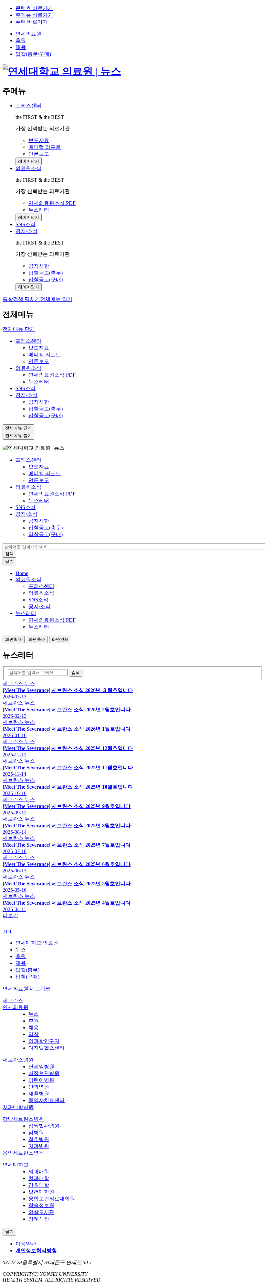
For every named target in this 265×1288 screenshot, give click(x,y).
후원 (21, 40)
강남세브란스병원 (23, 1119)
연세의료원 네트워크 (26, 988)
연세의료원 (28, 33)
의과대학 (38, 1171)
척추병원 (38, 1139)
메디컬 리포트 (44, 354)
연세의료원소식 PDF (52, 375)
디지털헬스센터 (46, 1048)
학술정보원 (41, 1205)
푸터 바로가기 (32, 21)
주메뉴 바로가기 (34, 15)
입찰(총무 (27, 54)
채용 (21, 47)
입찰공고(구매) (45, 415)
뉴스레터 (38, 381)
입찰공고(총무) (45, 408)
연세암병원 (41, 1066)
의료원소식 (28, 168)
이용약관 (26, 1243)
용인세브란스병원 (23, 1153)
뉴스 (33, 1014)
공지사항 (38, 402)
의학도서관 (41, 1212)
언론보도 (38, 361)
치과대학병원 (18, 1107)
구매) (45, 54)
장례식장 (38, 1219)
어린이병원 (41, 1080)
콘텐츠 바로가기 (34, 8)
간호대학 (38, 1185)
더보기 (10, 915)
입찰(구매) (27, 976)
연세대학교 (15, 1165)
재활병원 (38, 1093)
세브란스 (13, 1000)
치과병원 (38, 1146)
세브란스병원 (18, 1059)
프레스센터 (28, 105)
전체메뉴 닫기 (19, 329)
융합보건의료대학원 (51, 1198)
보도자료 (38, 348)
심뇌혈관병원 (43, 1126)
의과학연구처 (43, 1041)
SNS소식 (26, 388)
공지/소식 (26, 231)
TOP (8, 931)
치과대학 (38, 1178)
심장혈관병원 (43, 1073)
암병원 (36, 1132)
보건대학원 (41, 1192)
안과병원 (38, 1087)
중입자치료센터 (46, 1100)
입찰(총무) (27, 970)
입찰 (33, 1034)
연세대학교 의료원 (37, 943)
